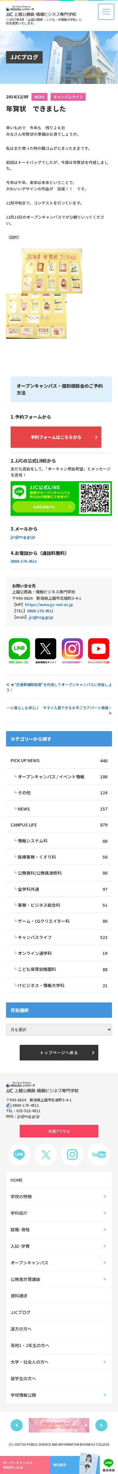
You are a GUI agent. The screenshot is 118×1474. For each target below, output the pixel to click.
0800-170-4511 (24, 561)
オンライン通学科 (62, 953)
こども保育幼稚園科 (62, 969)
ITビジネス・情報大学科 (62, 985)
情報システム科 (62, 841)
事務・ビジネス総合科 (62, 905)
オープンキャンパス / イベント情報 (62, 777)
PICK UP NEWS (59, 760)
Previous (17, 1425)
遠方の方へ (21, 1329)
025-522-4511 (28, 1110)
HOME (17, 1180)
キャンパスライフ (68, 96)
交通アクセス (59, 1131)
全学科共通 (62, 889)
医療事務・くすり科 (62, 857)
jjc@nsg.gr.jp (23, 537)
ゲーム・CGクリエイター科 (62, 921)
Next (101, 1425)
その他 (62, 792)
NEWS (39, 96)
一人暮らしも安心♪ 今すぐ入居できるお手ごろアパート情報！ (59, 707)
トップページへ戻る (59, 1052)
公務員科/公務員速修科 (62, 873)
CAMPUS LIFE (59, 825)
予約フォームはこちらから (56, 437)
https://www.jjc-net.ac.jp (49, 604)
